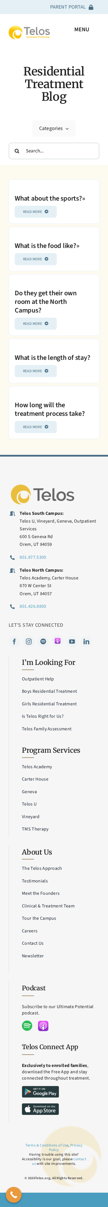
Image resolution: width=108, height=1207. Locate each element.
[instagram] (29, 641)
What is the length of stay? (52, 358)
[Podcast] (57, 641)
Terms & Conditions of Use (46, 1145)
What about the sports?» (50, 198)
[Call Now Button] (14, 1195)
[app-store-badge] (40, 1105)
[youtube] (72, 641)
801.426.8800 (33, 606)
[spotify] (43, 641)
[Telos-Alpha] (29, 28)
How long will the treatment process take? (50, 409)
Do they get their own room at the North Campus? (46, 301)
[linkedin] (86, 641)
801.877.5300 (33, 557)
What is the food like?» (47, 246)
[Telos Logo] (43, 484)
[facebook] (14, 641)
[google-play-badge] (40, 1088)
